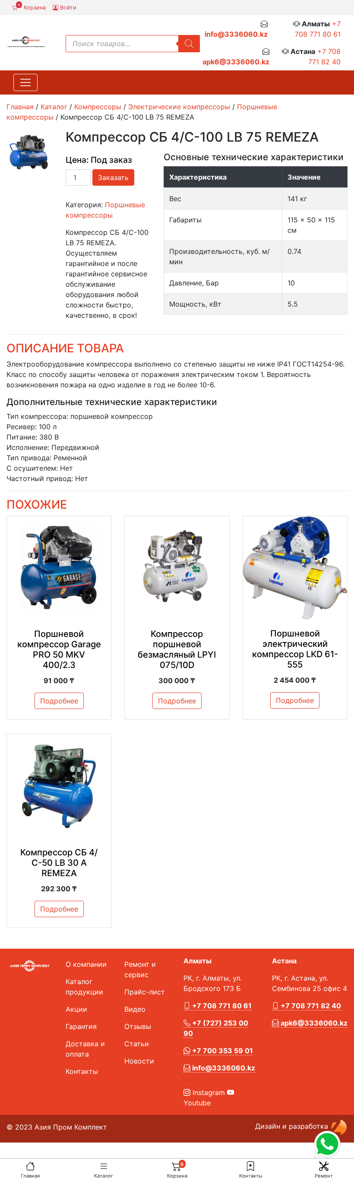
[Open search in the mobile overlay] (133, 43)
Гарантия (81, 1026)
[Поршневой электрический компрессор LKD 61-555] (295, 568)
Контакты (250, 1176)
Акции (76, 1009)
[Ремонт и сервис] (324, 1166)
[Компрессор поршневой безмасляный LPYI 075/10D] (177, 568)
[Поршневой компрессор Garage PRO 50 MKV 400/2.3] (59, 568)
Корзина (32, 7)
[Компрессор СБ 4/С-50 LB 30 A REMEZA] (59, 786)
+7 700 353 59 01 (221, 1050)
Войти (67, 7)
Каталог (103, 1176)
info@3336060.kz (236, 34)
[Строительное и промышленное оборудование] (26, 41)
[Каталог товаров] (103, 1166)
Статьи (136, 1043)
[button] (250, 1166)
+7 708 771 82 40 (310, 1005)
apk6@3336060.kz (235, 61)
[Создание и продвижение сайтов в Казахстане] (339, 1126)
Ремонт (324, 1176)
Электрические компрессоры (179, 106)
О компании (86, 964)
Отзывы (137, 1026)
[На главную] (30, 1166)
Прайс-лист (144, 992)
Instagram (207, 1092)
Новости (139, 1061)
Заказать (113, 177)
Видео (134, 1009)
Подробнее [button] (59, 700)
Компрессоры (97, 106)
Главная (30, 1176)
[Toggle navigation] (25, 82)
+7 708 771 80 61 (221, 1005)
